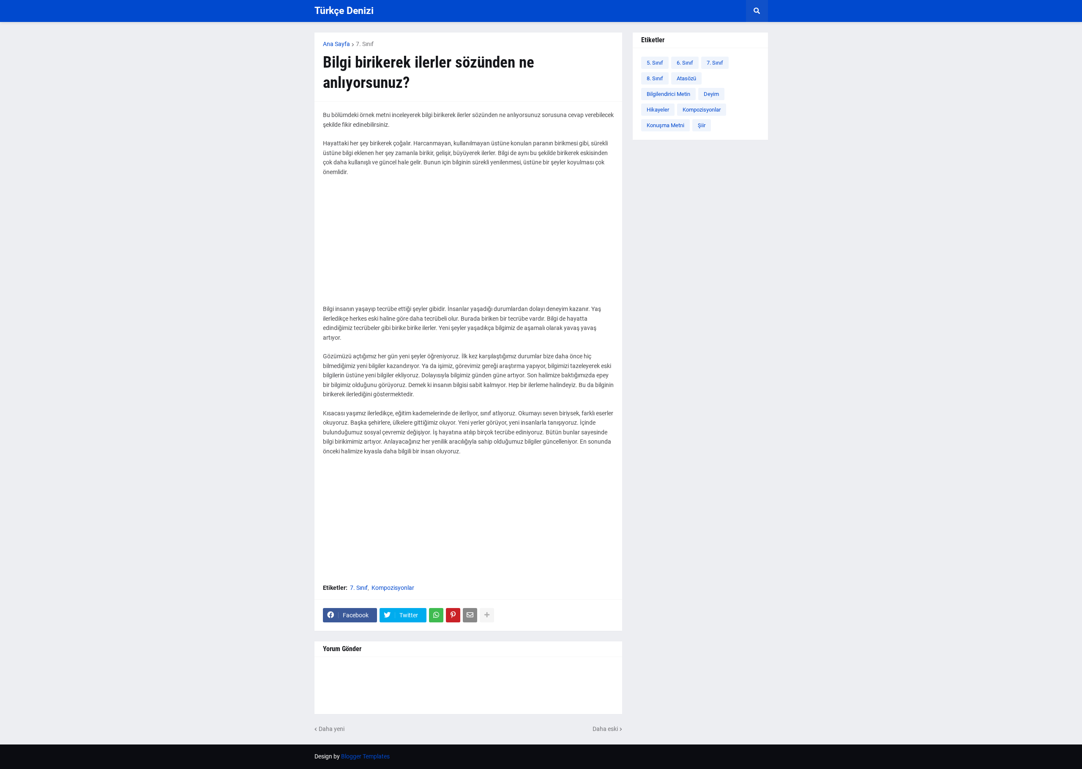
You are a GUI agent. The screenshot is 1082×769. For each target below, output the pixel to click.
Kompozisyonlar (393, 588)
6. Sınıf (685, 63)
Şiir (701, 125)
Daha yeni (331, 728)
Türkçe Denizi (344, 10)
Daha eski (605, 728)
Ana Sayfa (336, 44)
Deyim (711, 94)
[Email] (470, 615)
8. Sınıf (655, 78)
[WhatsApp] (436, 615)
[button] (757, 11)
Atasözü (686, 78)
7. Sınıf (365, 44)
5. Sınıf (655, 63)
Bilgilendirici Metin (668, 94)
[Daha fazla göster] (487, 615)
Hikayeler (658, 109)
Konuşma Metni (665, 125)
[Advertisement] (468, 245)
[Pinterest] (453, 615)
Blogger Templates (365, 756)
